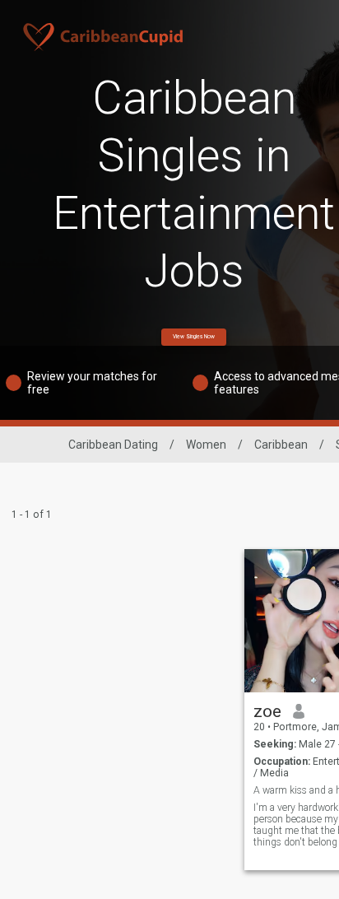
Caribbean (281, 444)
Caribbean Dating (113, 444)
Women (206, 444)
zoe (267, 711)
